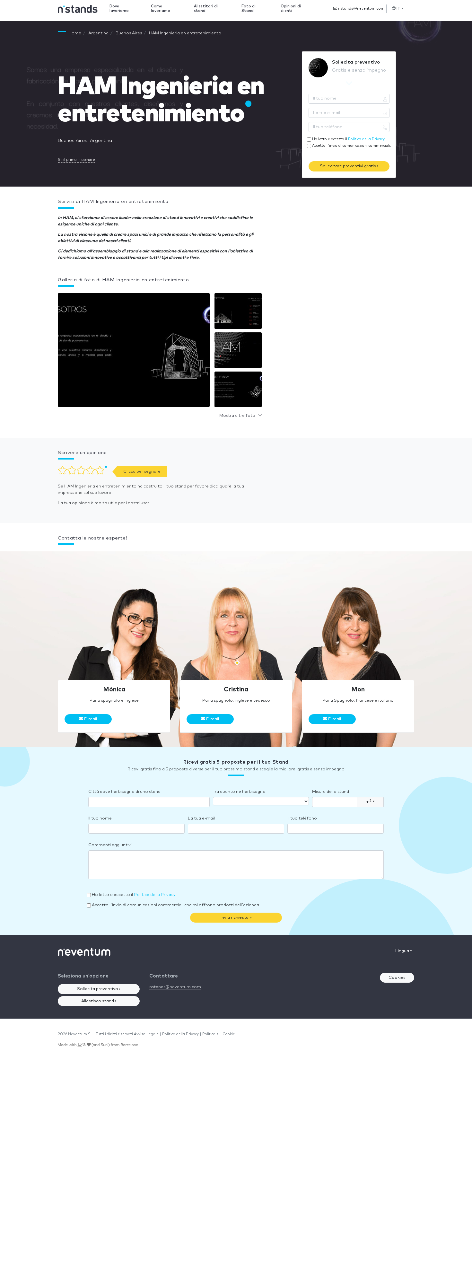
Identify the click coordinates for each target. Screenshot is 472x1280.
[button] (134, 352)
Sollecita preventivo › (98, 989)
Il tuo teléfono (302, 818)
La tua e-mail (201, 818)
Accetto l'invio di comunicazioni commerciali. (351, 145)
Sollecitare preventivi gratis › (349, 166)
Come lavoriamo (160, 8)
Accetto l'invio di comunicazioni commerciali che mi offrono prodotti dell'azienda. (176, 905)
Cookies (397, 978)
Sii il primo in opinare (76, 160)
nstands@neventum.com (360, 8)
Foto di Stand (248, 8)
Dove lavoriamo (119, 8)
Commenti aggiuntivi (110, 845)
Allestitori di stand (206, 8)
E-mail (90, 719)
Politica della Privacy (366, 139)
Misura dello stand (330, 792)
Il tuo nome (100, 818)
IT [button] (399, 8)
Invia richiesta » (236, 918)
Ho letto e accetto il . (348, 139)
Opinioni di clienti (291, 8)
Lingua (402, 951)
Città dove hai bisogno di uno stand (124, 792)
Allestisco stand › (98, 1001)
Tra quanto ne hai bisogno (239, 792)
